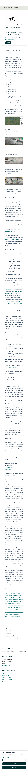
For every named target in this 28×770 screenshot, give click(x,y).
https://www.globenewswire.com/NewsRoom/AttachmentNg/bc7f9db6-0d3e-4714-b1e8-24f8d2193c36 (14, 595)
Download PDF (5, 675)
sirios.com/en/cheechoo (10, 289)
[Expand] (22, 124)
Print (3, 673)
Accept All (14, 767)
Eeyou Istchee (8, 633)
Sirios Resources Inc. (9, 39)
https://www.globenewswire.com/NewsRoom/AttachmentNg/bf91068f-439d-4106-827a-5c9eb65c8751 (14, 614)
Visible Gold (8, 638)
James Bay (8, 635)
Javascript (4, 681)
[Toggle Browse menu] (23, 7)
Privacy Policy (6, 757)
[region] (14, 760)
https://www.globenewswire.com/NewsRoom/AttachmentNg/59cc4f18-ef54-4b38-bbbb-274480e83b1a (14, 601)
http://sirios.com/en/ (7, 665)
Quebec (13, 635)
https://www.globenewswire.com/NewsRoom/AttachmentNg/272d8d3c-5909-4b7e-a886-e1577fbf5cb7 (14, 608)
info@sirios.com (8, 467)
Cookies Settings (14, 759)
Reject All (14, 763)
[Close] (25, 752)
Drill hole (14, 633)
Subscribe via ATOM (7, 679)
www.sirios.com (8, 469)
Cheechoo (12, 630)
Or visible (14, 638)
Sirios (7, 630)
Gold (17, 630)
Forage (19, 638)
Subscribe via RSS (6, 677)
